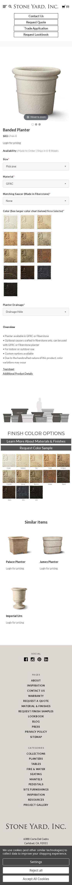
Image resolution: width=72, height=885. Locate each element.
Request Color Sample (36, 448)
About (36, 680)
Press (36, 726)
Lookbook (36, 716)
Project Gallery (36, 804)
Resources (36, 799)
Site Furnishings (36, 789)
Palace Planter (15, 561)
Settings (36, 862)
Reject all (36, 870)
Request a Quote (36, 700)
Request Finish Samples (36, 711)
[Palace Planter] (19, 544)
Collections (36, 753)
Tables (36, 763)
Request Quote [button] (36, 22)
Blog (36, 721)
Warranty (36, 695)
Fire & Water (36, 769)
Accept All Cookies (36, 879)
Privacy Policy (36, 731)
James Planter (49, 561)
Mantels (36, 779)
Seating (36, 774)
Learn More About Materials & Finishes (36, 441)
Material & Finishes (36, 706)
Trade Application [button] (36, 28)
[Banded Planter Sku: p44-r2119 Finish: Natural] (32, 124)
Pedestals (36, 784)
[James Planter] (53, 544)
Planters (36, 758)
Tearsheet (8, 369)
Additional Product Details (18, 373)
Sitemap (36, 736)
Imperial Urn (14, 616)
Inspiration (36, 685)
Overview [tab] (9, 327)
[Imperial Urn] (19, 598)
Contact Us (36, 690)
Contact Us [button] (36, 16)
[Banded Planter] (39, 124)
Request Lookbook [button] (36, 34)
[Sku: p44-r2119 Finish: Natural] (36, 124)
